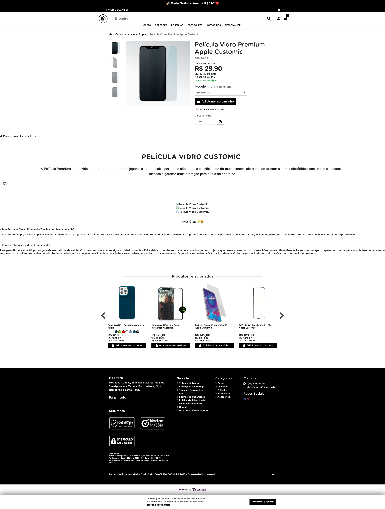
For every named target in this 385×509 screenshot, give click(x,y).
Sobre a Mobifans (189, 383)
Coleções (161, 25)
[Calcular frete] (220, 121)
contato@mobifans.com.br (259, 387)
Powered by (185, 490)
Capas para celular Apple (130, 34)
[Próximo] (282, 315)
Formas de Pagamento (192, 397)
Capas (147, 25)
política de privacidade (158, 505)
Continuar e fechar (263, 502)
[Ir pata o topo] (273, 474)
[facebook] (245, 399)
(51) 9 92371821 (118, 10)
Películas (177, 25)
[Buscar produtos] (269, 19)
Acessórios (213, 25)
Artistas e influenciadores (193, 410)
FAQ (181, 394)
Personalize (232, 25)
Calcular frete (203, 116)
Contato (183, 407)
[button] (279, 19)
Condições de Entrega (191, 387)
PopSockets (195, 25)
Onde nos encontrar (190, 404)
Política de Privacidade (192, 400)
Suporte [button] (183, 378)
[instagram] (248, 399)
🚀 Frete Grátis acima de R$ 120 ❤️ (192, 3)
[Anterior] (103, 315)
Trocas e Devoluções (191, 390)
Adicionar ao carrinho (128, 345)
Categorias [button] (224, 378)
